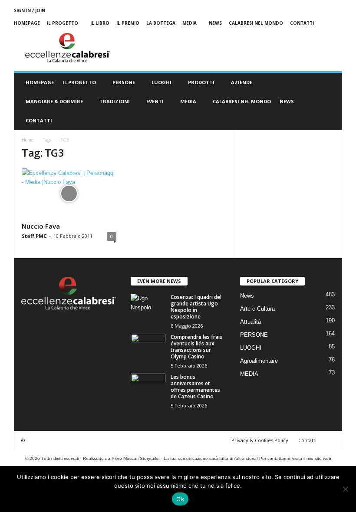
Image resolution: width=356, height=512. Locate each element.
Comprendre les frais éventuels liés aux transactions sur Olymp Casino (196, 346)
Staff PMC (34, 236)
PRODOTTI (201, 82)
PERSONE (123, 82)
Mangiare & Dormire (54, 101)
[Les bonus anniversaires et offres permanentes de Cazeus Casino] (148, 387)
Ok (180, 499)
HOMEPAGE (40, 82)
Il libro (99, 23)
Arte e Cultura (257, 308)
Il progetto (62, 23)
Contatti (302, 23)
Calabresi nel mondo (256, 23)
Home (27, 140)
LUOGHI (161, 82)
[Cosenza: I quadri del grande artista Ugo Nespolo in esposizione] (148, 307)
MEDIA (189, 23)
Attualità (250, 321)
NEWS (287, 101)
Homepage (27, 23)
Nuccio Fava (41, 226)
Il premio (127, 23)
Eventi (155, 101)
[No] (345, 489)
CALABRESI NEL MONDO (242, 101)
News (215, 23)
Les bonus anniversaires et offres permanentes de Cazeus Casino (195, 386)
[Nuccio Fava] (69, 193)
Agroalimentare (259, 361)
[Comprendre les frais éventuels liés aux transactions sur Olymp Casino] (148, 347)
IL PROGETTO (79, 82)
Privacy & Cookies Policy (259, 440)
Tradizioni (114, 101)
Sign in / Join (29, 10)
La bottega (160, 23)
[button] (329, 101)
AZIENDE (241, 82)
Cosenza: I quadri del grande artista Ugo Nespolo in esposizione (196, 306)
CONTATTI (39, 120)
